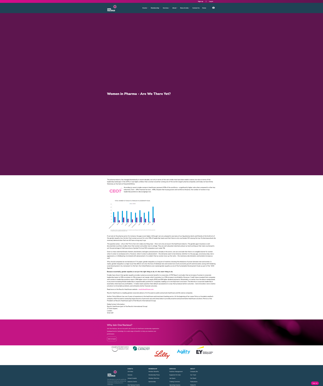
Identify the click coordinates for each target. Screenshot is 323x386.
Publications (193, 382)
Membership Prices (154, 375)
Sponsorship (152, 382)
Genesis (130, 375)
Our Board (193, 378)
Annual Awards (132, 378)
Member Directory (153, 378)
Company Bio (194, 371)
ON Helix (130, 371)
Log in (211, 1)
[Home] (112, 8)
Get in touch (112, 339)
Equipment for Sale (175, 375)
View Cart (213, 7)
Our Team (193, 375)
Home (204, 8)
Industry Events (132, 382)
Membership (155, 8)
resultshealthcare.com (146, 289)
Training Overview (174, 382)
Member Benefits (153, 371)
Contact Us (196, 8)
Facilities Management (176, 371)
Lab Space (172, 378)
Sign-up (200, 1)
